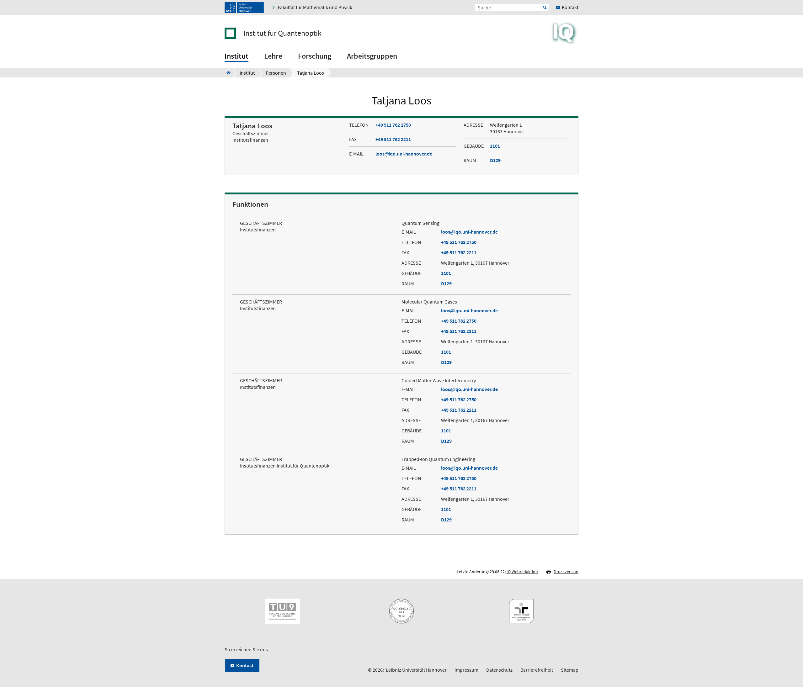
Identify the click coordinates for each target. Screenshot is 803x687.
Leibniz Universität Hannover (416, 670)
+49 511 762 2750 (393, 125)
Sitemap (569, 670)
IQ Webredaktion (522, 571)
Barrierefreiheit (536, 670)
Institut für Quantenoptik (282, 33)
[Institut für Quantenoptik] (226, 72)
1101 (495, 146)
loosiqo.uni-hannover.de (403, 154)
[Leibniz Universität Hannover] (244, 7)
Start (545, 7)
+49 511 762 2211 (393, 139)
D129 (495, 160)
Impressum (466, 670)
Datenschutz (499, 670)
